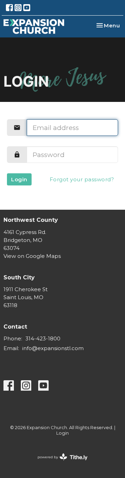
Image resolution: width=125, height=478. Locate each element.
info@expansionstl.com (53, 348)
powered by (59, 463)
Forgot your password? (82, 179)
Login (19, 179)
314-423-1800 (42, 338)
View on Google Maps (32, 256)
